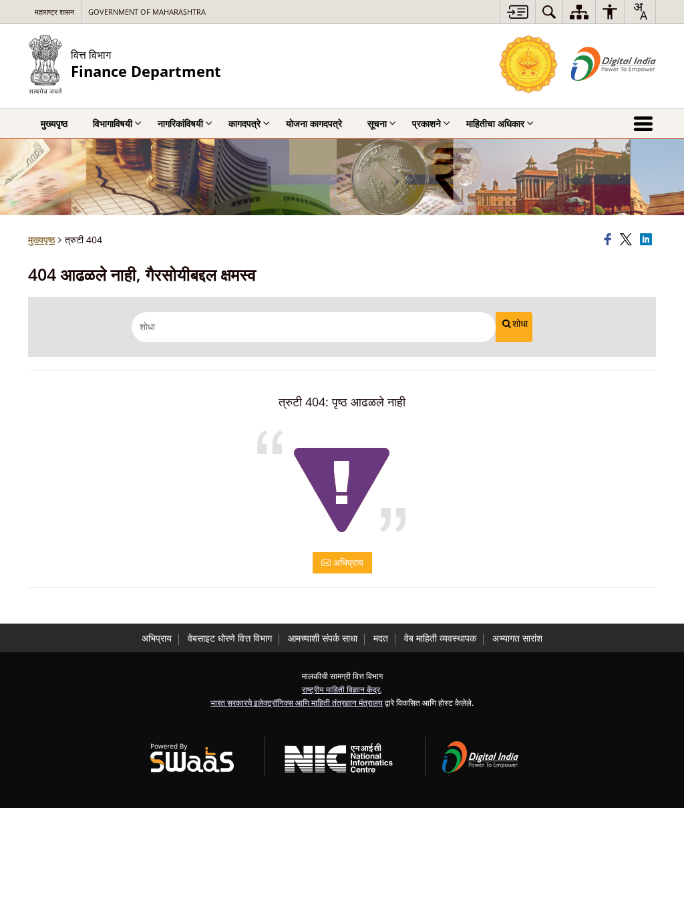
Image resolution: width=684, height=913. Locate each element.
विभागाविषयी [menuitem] (112, 123)
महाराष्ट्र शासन (54, 12)
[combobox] (640, 11)
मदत (380, 638)
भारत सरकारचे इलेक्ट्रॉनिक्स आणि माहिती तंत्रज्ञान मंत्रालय (296, 702)
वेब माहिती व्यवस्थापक (440, 638)
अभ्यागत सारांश (517, 638)
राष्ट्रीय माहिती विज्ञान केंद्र (341, 689)
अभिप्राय (347, 562)
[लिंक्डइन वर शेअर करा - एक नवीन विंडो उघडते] (648, 240)
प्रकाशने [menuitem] (426, 123)
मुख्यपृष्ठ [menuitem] (54, 123)
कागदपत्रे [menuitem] (244, 123)
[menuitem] (549, 11)
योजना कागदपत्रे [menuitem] (314, 123)
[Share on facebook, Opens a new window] (610, 240)
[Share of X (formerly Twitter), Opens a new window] (628, 240)
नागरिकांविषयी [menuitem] (180, 123)
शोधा (520, 323)
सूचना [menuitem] (377, 123)
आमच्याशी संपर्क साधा (322, 638)
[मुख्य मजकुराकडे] (517, 12)
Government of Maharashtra (147, 12)
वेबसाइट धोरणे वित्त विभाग (230, 638)
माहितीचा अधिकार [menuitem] (495, 123)
